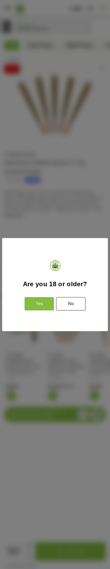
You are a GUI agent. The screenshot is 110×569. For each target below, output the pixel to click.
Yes (39, 303)
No (71, 303)
